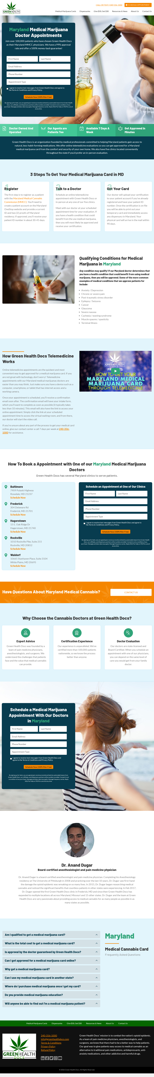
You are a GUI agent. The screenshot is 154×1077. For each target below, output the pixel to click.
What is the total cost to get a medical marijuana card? (40, 943)
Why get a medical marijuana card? (27, 969)
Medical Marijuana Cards (65, 11)
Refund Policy (48, 1049)
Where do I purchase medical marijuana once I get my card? (43, 986)
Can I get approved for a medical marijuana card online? (40, 960)
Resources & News (119, 11)
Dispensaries (85, 11)
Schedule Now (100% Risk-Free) (38, 97)
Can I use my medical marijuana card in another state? (39, 977)
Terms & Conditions (51, 1042)
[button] (51, 934)
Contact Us (147, 11)
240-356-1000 (49, 1035)
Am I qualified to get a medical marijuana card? (35, 934)
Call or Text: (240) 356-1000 (109, 5)
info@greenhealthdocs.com (55, 1039)
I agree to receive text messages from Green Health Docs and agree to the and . (36, 89)
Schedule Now (18, 497)
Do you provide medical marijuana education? (34, 995)
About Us (135, 11)
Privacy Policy (48, 1046)
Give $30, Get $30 (101, 11)
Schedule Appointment (138, 5)
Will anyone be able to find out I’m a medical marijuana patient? (45, 1003)
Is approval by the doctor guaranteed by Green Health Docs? (43, 952)
